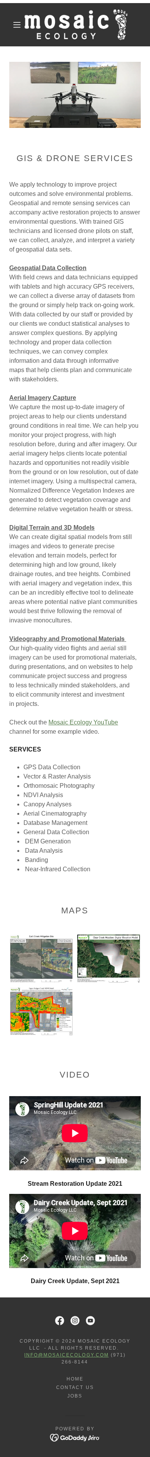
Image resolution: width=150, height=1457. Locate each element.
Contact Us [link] (74, 1387)
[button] (17, 24)
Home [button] (75, 1379)
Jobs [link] (74, 1396)
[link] (76, 24)
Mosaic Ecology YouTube (83, 722)
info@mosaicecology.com (66, 1355)
